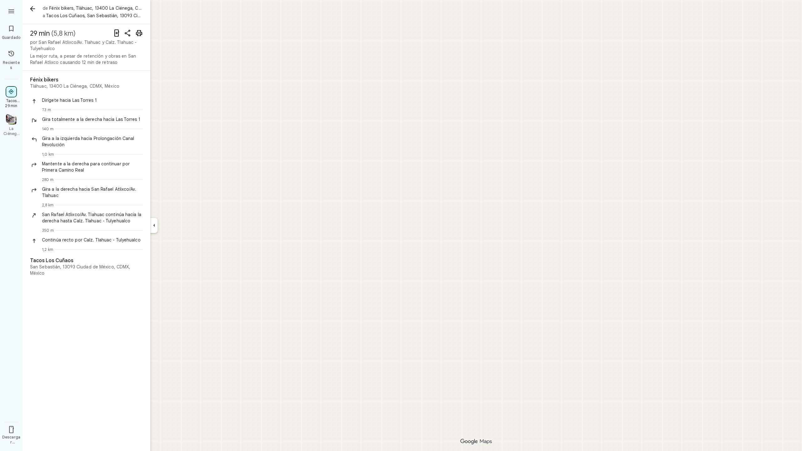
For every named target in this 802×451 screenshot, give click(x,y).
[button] (92, 100)
